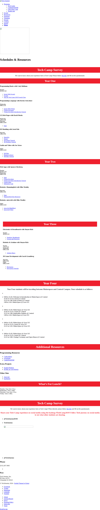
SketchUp (6, 137)
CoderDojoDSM (9, 360)
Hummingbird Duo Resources (12, 197)
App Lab (6, 377)
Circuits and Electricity (13, 239)
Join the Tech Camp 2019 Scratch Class (15, 97)
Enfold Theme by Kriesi (21, 483)
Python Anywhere (9, 110)
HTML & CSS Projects (11, 369)
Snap (5, 177)
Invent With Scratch (9, 94)
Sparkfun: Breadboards (13, 237)
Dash (5, 126)
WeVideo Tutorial (9, 156)
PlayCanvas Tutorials (13, 268)
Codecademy (8, 356)
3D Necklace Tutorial (10, 142)
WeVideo (6, 153)
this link (64, 75)
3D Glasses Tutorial (9, 140)
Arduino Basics (11, 253)
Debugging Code (8, 184)
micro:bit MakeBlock (10, 208)
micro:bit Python (8, 209)
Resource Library (8, 155)
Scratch (6, 96)
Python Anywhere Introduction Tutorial (15, 112)
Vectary (6, 139)
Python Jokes (7, 182)
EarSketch (7, 379)
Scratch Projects (9, 368)
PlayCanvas (10, 267)
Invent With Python (9, 109)
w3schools (7, 358)
